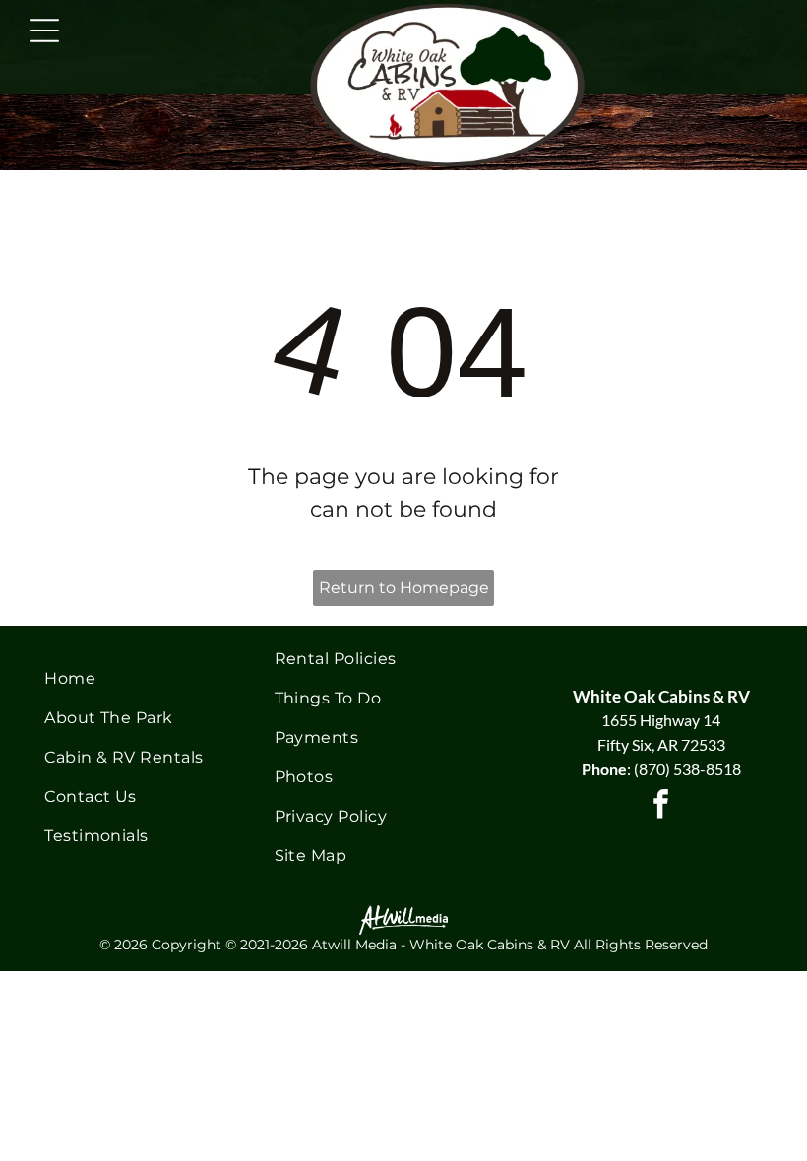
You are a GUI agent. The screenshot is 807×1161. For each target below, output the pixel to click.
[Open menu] (44, 30)
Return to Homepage (404, 588)
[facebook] (661, 806)
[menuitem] (145, 679)
